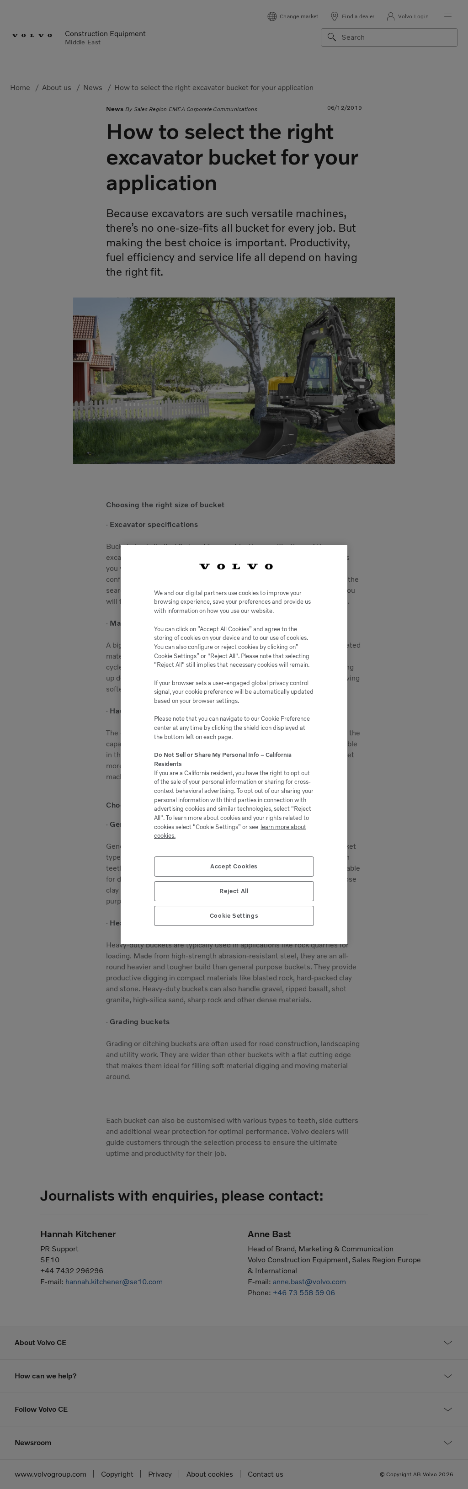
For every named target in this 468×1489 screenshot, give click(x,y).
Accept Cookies (234, 866)
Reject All (234, 891)
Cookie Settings (234, 915)
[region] (234, 744)
